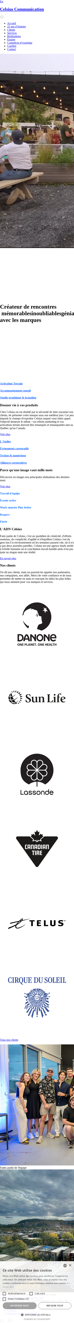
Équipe (11, 39)
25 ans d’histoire (16, 26)
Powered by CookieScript (37, 1319)
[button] (37, 1314)
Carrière (11, 45)
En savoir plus (8, 558)
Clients (11, 29)
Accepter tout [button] (19, 1305)
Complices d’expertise (19, 42)
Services (12, 33)
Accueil (11, 23)
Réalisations (14, 36)
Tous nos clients (9, 1039)
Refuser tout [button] (55, 1305)
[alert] (37, 1292)
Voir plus (5, 434)
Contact (11, 49)
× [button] (70, 1265)
